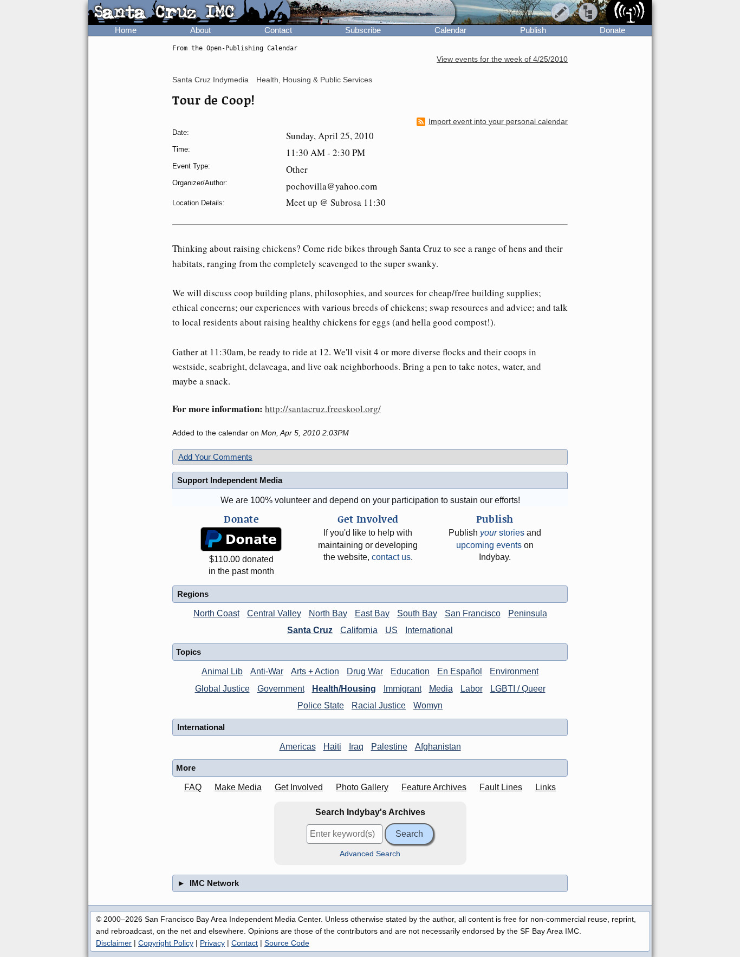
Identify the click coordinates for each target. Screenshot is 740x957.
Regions (193, 593)
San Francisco (473, 613)
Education (410, 671)
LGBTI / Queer (518, 688)
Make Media (238, 787)
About (200, 30)
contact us (391, 557)
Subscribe (363, 30)
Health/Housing (344, 688)
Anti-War (266, 671)
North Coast (216, 613)
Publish (533, 30)
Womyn (428, 705)
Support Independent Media (229, 480)
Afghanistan (438, 746)
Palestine (389, 746)
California (359, 630)
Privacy (212, 943)
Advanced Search (370, 854)
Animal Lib (222, 671)
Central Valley (274, 613)
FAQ (193, 787)
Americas (298, 746)
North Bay (328, 613)
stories (502, 532)
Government (280, 688)
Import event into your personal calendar (498, 122)
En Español (459, 671)
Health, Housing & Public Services (314, 79)
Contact (278, 30)
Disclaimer (114, 943)
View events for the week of (502, 59)
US (391, 630)
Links (545, 787)
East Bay (372, 613)
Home (126, 30)
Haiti (332, 746)
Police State (320, 705)
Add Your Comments (215, 456)
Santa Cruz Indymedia (210, 79)
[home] (189, 13)
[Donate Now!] (241, 539)
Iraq (356, 746)
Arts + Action (315, 671)
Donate (612, 30)
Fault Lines (500, 787)
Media (441, 688)
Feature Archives (433, 787)
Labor (471, 688)
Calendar (450, 30)
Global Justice (222, 688)
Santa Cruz (310, 630)
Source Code (286, 943)
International (429, 630)
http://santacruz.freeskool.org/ (323, 408)
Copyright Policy (165, 943)
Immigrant (402, 688)
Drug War (365, 671)
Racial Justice (379, 705)
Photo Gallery (362, 787)
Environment (514, 671)
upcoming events (489, 545)
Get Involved (299, 787)
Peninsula (527, 613)
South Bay (417, 613)
